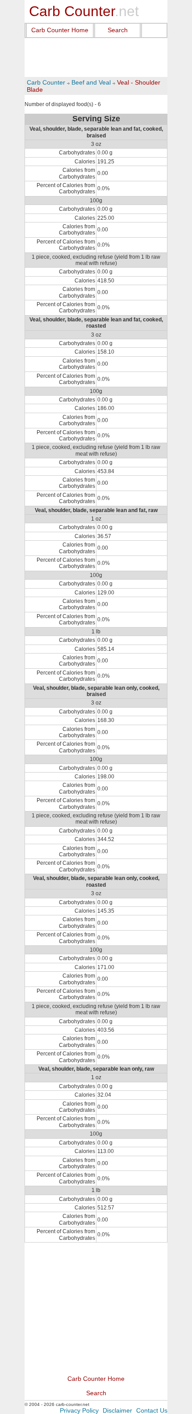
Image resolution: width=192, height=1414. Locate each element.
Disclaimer (117, 1410)
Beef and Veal (91, 82)
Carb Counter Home (59, 30)
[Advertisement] (96, 58)
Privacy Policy (79, 1410)
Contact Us (151, 1410)
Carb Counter (46, 82)
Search (118, 30)
